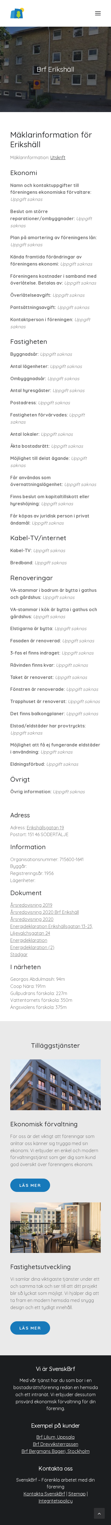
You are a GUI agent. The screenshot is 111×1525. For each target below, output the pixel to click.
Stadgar (19, 954)
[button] (98, 13)
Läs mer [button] (30, 1185)
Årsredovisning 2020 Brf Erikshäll (44, 912)
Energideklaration (28, 940)
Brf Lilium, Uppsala (55, 1437)
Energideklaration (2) (32, 947)
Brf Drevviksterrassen (55, 1444)
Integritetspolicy (56, 1501)
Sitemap (77, 1494)
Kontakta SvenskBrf (44, 1494)
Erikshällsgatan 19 (45, 827)
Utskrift (57, 157)
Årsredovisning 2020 (32, 919)
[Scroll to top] (99, 1513)
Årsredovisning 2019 (31, 905)
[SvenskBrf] (17, 13)
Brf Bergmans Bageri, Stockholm (56, 1451)
